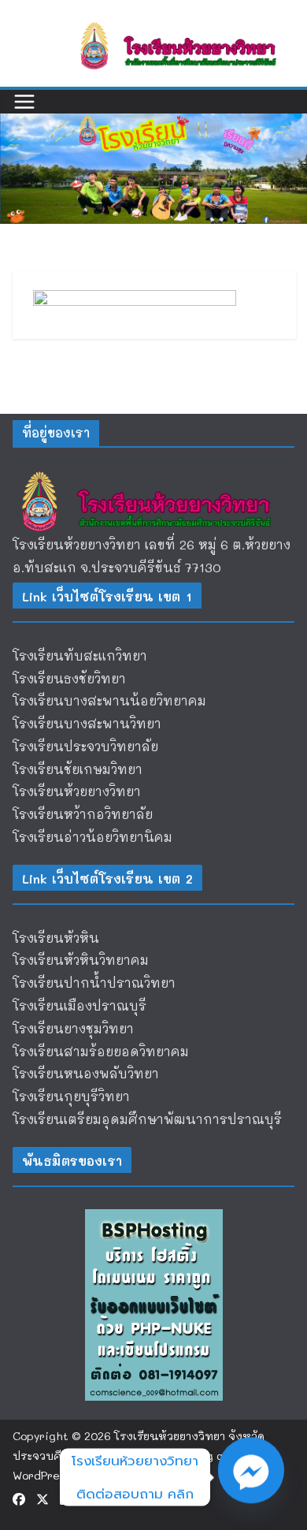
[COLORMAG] (153, 474)
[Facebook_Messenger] (251, 1477)
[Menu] (24, 102)
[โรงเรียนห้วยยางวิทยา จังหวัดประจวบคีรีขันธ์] (153, 124)
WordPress (42, 1475)
